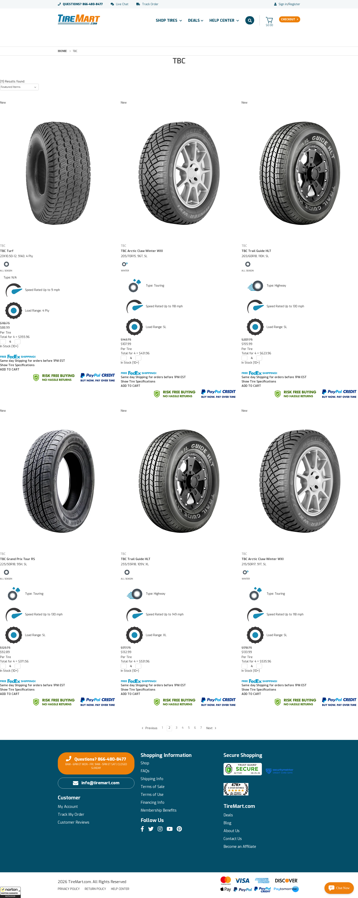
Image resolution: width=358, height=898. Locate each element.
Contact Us (233, 838)
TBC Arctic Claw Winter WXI (142, 251)
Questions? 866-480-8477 (96, 763)
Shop (145, 763)
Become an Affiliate (240, 846)
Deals (194, 20)
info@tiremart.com (100, 783)
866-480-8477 (83, 4)
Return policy (95, 889)
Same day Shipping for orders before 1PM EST (32, 361)
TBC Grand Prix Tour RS (17, 559)
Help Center (222, 20)
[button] (10, 892)
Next (209, 728)
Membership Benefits (159, 810)
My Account (68, 806)
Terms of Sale (152, 786)
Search (249, 20)
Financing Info (152, 802)
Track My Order (71, 814)
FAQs (145, 771)
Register (294, 4)
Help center (120, 889)
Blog (227, 823)
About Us (231, 830)
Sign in (283, 4)
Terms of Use (152, 794)
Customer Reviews (73, 822)
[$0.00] (269, 20)
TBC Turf (6, 251)
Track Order (150, 4)
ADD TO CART (9, 370)
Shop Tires (167, 20)
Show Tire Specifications (17, 365)
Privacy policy (69, 889)
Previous (151, 728)
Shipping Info (152, 778)
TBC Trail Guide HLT (256, 251)
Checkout (288, 19)
